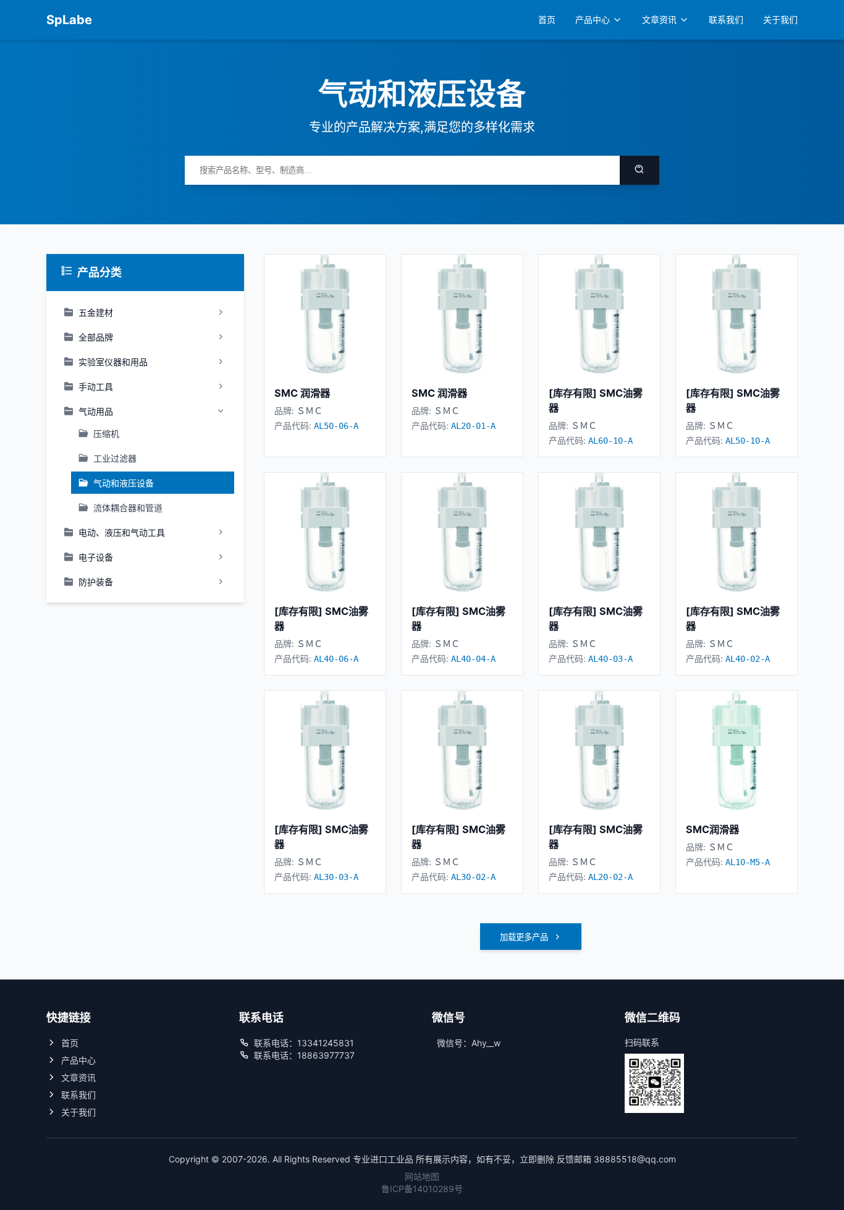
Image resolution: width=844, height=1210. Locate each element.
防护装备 (95, 582)
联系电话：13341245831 (304, 1043)
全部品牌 (95, 337)
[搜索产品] (639, 170)
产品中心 (592, 19)
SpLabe (69, 19)
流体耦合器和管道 (127, 507)
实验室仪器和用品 (113, 362)
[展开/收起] (220, 312)
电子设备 (95, 557)
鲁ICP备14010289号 (422, 1188)
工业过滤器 (115, 458)
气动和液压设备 (123, 483)
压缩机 (106, 433)
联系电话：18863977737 (304, 1055)
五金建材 (95, 312)
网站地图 (422, 1176)
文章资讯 (659, 19)
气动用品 (95, 411)
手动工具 (95, 386)
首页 (546, 19)
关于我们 (780, 19)
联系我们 (726, 19)
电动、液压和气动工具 (121, 532)
